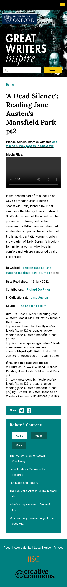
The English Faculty (32, 306)
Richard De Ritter (38, 289)
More (19, 445)
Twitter (21, 410)
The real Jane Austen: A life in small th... (33, 493)
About (7, 547)
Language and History (24, 483)
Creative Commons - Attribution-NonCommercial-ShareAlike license (35, 573)
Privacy (58, 547)
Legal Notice (42, 547)
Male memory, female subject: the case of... (32, 520)
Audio (19, 435)
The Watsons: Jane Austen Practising (27, 458)
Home (10, 84)
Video (39, 435)
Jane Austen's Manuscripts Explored (27, 472)
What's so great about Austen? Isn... (30, 507)
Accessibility (22, 547)
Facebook (29, 410)
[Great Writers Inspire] (19, 19)
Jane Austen (39, 297)
